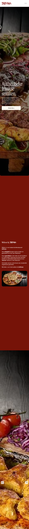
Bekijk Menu (11, 108)
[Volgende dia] (26, 482)
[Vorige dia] (2, 482)
